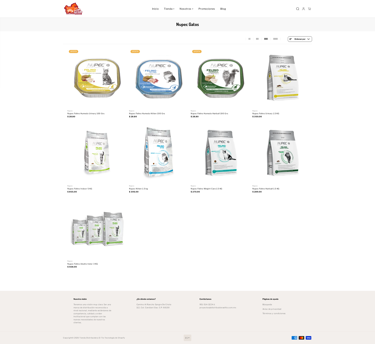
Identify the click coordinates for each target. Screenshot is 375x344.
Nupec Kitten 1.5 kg (138, 189)
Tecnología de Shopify (115, 338)
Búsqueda (267, 304)
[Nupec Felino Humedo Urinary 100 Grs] (97, 78)
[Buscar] (297, 8)
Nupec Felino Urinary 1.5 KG (265, 113)
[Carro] (309, 8)
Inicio (155, 8)
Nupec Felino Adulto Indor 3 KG (82, 264)
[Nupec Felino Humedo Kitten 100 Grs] (159, 78)
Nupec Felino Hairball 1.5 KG (265, 189)
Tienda (168, 8)
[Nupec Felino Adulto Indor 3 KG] (97, 228)
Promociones (206, 8)
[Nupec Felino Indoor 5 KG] (97, 153)
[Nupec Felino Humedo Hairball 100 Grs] (220, 78)
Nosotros (186, 8)
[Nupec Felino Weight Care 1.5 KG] (220, 153)
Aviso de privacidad (271, 309)
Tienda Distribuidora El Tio (91, 338)
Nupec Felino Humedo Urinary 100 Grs (86, 113)
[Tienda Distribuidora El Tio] (73, 8)
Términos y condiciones (274, 313)
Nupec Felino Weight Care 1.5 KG (206, 189)
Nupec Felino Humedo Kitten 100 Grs (147, 113)
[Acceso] (303, 8)
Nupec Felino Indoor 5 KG (79, 189)
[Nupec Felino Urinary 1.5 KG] (282, 78)
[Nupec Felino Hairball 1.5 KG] (282, 153)
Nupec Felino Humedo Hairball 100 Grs (209, 113)
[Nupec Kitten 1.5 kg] (159, 153)
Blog (223, 8)
